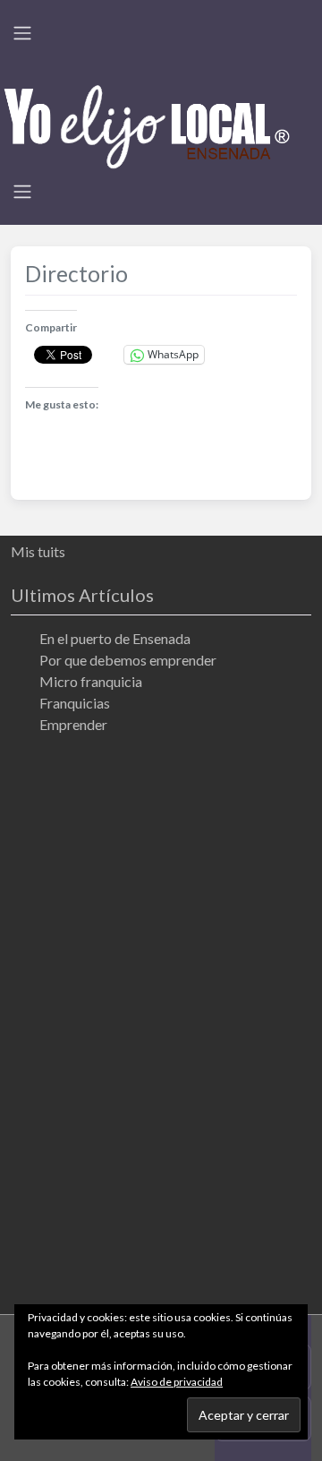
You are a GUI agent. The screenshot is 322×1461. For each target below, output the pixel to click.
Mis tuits (38, 551)
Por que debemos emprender (127, 659)
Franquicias (74, 702)
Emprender (73, 724)
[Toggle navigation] (22, 33)
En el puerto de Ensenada (115, 638)
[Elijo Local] (146, 124)
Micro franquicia (90, 681)
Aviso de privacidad (177, 1381)
